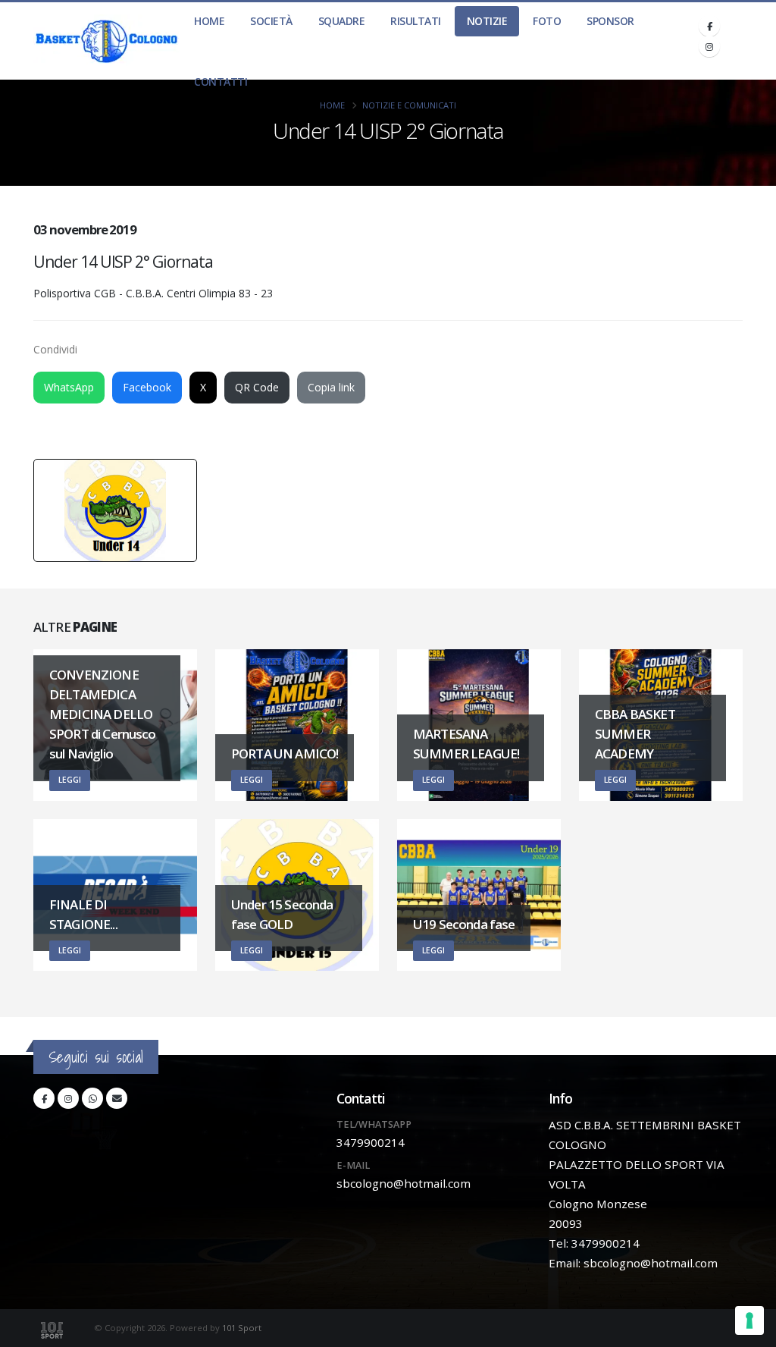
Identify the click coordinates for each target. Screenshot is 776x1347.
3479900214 (370, 1142)
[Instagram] (709, 46)
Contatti (220, 81)
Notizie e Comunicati (409, 105)
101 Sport (241, 1327)
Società (271, 21)
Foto (547, 21)
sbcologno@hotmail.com (403, 1183)
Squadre (341, 21)
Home (209, 21)
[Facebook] (709, 25)
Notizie (487, 21)
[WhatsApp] (92, 1098)
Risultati (415, 21)
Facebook (147, 387)
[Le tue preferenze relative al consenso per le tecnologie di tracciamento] (749, 1320)
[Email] (116, 1098)
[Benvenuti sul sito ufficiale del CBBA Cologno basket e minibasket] (106, 41)
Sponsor (610, 21)
